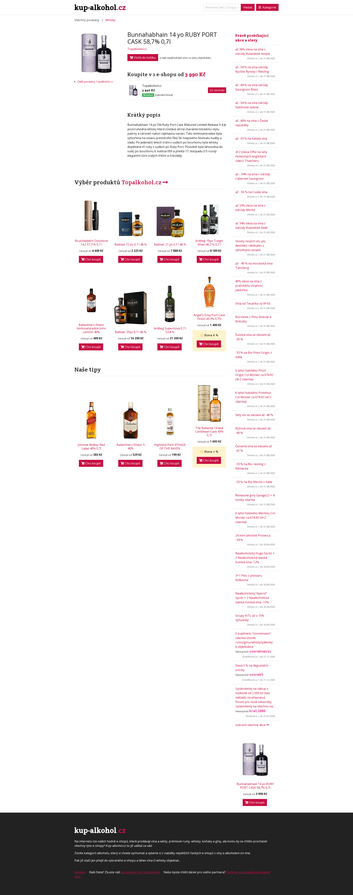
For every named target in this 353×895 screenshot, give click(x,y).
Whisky (110, 20)
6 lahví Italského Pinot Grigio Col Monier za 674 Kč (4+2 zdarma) (254, 374)
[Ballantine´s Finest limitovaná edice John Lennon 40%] (91, 300)
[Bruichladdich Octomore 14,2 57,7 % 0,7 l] (91, 216)
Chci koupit (93, 259)
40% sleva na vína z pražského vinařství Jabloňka (249, 285)
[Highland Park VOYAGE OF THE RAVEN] (170, 422)
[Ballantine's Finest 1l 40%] (130, 420)
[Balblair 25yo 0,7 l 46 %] (130, 308)
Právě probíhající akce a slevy (252, 37)
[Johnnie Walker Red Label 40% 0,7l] (91, 420)
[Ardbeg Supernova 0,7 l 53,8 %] (170, 303)
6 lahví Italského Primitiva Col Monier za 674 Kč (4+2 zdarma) (253, 397)
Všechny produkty (86, 20)
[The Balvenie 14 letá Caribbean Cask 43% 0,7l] (209, 403)
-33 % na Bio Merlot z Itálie (253, 482)
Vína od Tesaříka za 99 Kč (252, 303)
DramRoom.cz (250, 656)
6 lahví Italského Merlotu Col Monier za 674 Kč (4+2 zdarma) (255, 517)
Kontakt (79, 872)
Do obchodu (217, 90)
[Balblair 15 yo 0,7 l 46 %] (130, 221)
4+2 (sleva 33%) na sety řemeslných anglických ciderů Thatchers (251, 156)
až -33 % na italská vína (251, 138)
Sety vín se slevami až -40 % (254, 415)
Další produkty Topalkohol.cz (95, 81)
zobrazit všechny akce (250, 725)
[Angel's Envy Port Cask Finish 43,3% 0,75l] (209, 292)
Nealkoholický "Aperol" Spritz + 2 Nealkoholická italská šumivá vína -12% (252, 597)
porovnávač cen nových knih (140, 872)
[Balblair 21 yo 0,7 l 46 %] (170, 221)
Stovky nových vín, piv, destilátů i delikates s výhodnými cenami (250, 245)
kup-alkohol (100, 7)
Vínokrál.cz (252, 716)
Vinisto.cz (252, 58)
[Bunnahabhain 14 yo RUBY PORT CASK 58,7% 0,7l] (255, 759)
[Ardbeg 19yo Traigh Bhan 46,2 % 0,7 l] (209, 218)
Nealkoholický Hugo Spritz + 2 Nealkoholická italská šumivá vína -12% (255, 557)
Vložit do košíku (144, 58)
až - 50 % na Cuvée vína (251, 192)
